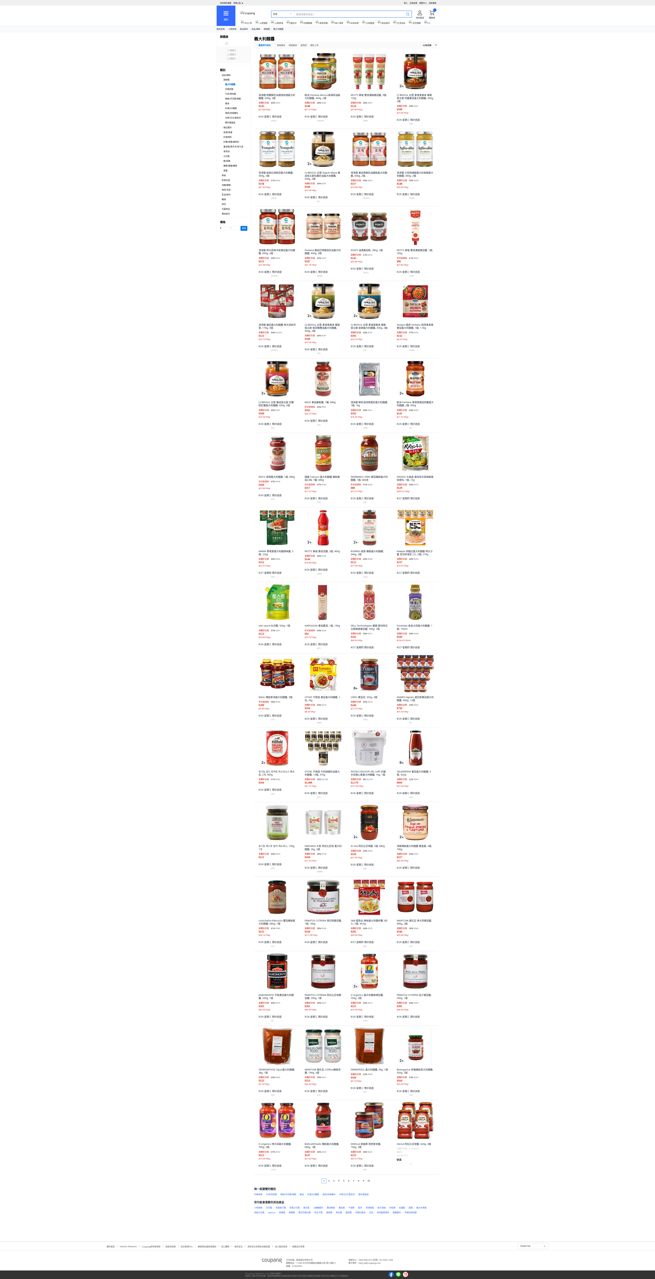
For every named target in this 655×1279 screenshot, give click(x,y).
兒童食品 (226, 209)
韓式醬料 (227, 127)
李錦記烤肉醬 (410, 1212)
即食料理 (226, 180)
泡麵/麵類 (226, 185)
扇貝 (360, 1207)
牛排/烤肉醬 (230, 94)
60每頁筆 (427, 45)
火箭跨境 (232, 29)
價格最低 (281, 45)
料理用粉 (227, 137)
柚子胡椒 (381, 1207)
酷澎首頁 (221, 29)
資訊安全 (238, 1246)
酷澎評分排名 (265, 45)
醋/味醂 (226, 161)
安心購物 (225, 1246)
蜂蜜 (225, 170)
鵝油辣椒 (331, 1207)
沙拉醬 (226, 156)
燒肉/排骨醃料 (231, 113)
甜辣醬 (282, 1212)
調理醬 (267, 29)
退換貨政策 (170, 1246)
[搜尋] (408, 14)
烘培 (224, 204)
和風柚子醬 (281, 1207)
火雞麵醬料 (318, 1207)
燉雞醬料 (397, 1212)
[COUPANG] (272, 1261)
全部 (275, 14)
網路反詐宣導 (298, 1246)
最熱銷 (304, 45)
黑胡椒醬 (370, 1207)
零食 (224, 175)
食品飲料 (244, 29)
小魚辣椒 (258, 1207)
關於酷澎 (111, 1246)
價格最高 (293, 45)
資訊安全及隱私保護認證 (259, 1246)
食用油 (226, 151)
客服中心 (423, 3)
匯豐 (411, 1207)
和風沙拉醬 (294, 1207)
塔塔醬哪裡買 (383, 1212)
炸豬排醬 (229, 89)
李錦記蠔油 (360, 1212)
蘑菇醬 (349, 1212)
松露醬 (402, 1207)
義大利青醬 (421, 1207)
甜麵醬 (292, 1212)
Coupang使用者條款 (151, 1246)
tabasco (271, 1212)
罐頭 (224, 199)
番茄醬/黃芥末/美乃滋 (233, 146)
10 (368, 1180)
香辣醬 (329, 1212)
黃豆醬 (306, 1207)
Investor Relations (128, 1246)
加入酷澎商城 (281, 1246)
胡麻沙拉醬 (259, 1212)
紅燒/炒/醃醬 (231, 108)
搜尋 (244, 228)
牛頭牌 (351, 1207)
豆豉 (371, 1212)
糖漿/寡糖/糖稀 (230, 165)
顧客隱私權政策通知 (207, 1246)
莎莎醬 (269, 1207)
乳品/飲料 (226, 194)
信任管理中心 (187, 1246)
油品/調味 (255, 29)
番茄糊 (342, 1207)
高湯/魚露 (227, 132)
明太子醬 (318, 1212)
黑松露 (339, 1212)
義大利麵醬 (278, 29)
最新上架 (314, 45)
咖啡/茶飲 (226, 189)
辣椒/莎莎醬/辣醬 (233, 98)
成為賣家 (432, 3)
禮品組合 (226, 213)
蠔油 (227, 103)
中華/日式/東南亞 (233, 117)
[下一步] (375, 1180)
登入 (406, 3)
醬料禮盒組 (230, 122)
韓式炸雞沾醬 (305, 1212)
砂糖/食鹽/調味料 (231, 141)
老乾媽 (392, 1207)
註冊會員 (413, 3)
